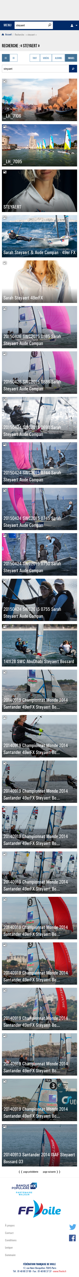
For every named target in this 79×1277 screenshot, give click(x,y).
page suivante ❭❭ (52, 1171)
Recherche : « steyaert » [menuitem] (26, 34)
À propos (10, 1225)
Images (71, 58)
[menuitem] (73, 25)
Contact (9, 1233)
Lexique (9, 1247)
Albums (58, 58)
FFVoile (59, 9)
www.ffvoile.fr (59, 1271)
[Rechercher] (49, 25)
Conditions (10, 1240)
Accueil (8, 34)
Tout (35, 58)
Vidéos (46, 58)
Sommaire (10, 1255)
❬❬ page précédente (28, 1171)
